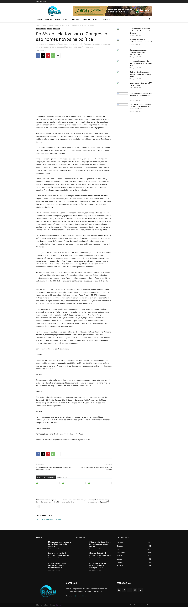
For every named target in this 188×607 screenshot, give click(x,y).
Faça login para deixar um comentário (49, 519)
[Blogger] (119, 590)
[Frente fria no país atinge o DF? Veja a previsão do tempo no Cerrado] (122, 86)
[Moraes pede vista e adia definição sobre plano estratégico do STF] (100, 490)
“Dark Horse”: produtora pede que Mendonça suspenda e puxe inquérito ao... (140, 107)
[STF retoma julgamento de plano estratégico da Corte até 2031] (122, 64)
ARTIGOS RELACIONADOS (46, 477)
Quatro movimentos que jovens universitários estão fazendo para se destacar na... (140, 96)
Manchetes (56, 28)
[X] (43, 55)
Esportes (86, 19)
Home (39, 19)
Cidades (48, 19)
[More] (58, 55)
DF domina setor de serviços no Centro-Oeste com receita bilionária (140, 31)
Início (37, 25)
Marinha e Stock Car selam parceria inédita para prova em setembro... (140, 74)
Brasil (57, 19)
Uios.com (58, 605)
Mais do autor (62, 477)
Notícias (43, 25)
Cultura (75, 19)
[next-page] (40, 506)
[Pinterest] (48, 55)
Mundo (66, 19)
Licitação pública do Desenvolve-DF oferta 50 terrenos (95, 468)
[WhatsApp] (53, 55)
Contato (106, 19)
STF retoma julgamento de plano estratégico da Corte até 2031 (140, 63)
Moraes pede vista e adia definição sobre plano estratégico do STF (138, 52)
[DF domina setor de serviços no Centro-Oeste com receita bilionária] (48, 490)
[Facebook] (38, 55)
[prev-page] (37, 506)
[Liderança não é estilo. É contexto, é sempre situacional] (74, 490)
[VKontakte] (140, 590)
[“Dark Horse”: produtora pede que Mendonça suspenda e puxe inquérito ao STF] (122, 107)
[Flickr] (130, 590)
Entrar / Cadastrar (41, 1)
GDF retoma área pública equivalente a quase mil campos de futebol (53, 468)
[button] (149, 20)
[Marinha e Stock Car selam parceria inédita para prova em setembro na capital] (122, 75)
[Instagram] (135, 590)
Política (96, 19)
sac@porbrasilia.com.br (81, 596)
